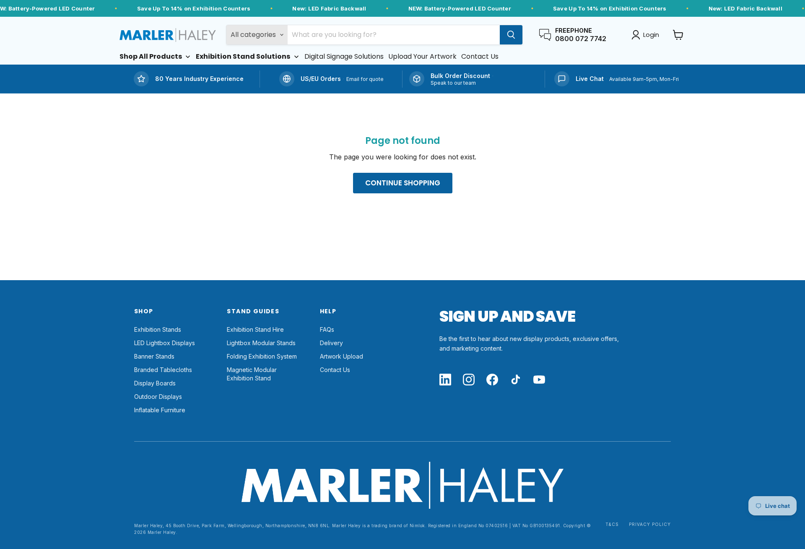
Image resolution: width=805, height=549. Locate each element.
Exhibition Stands (157, 329)
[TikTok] (516, 380)
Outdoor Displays (158, 396)
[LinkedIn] (445, 380)
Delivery (331, 342)
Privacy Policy (650, 524)
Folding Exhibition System (262, 356)
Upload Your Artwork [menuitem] (422, 56)
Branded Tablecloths (163, 369)
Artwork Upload (341, 356)
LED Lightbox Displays (164, 342)
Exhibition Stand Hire (255, 329)
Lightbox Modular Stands (261, 342)
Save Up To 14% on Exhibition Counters (194, 8)
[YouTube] (539, 380)
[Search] (511, 34)
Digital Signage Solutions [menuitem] (344, 56)
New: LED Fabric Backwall (329, 8)
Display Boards (155, 383)
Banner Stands (154, 356)
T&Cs (612, 524)
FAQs (327, 329)
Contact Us (335, 369)
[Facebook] (492, 380)
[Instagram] (469, 380)
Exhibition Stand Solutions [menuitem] (243, 56)
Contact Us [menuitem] (480, 56)
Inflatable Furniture (159, 410)
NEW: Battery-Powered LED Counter (459, 8)
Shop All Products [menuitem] (150, 56)
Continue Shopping (402, 183)
